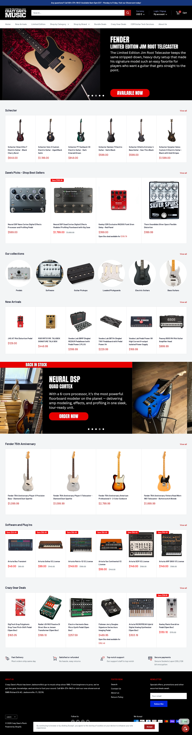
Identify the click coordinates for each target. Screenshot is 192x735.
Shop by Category (58, 24)
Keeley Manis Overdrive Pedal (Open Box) (169, 625)
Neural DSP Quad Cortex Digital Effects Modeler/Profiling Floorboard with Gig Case (71, 225)
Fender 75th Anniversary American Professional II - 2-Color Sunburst (113, 497)
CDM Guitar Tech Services (142, 24)
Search (114, 684)
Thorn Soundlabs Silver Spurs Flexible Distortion (160, 225)
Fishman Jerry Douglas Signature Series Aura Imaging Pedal (108, 627)
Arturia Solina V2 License (49, 561)
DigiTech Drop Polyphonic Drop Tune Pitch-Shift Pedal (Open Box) (20, 627)
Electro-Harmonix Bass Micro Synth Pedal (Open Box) (78, 627)
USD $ (9, 717)
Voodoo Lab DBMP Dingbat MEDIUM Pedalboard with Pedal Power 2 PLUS (79, 341)
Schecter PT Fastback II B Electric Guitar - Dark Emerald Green (79, 150)
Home (8, 24)
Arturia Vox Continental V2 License (110, 563)
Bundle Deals (100, 24)
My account (159, 14)
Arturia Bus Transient (17, 561)
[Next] (186, 273)
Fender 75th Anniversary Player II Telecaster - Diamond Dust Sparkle (72, 497)
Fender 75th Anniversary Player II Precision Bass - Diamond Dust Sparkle (26, 497)
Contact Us (116, 688)
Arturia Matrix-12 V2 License (80, 561)
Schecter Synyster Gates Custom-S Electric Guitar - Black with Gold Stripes (170, 150)
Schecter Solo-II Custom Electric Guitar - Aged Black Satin (50, 150)
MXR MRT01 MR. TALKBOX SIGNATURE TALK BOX (49, 340)
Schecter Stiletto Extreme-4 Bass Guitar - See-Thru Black (141, 148)
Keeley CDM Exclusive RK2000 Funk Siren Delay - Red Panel (116, 225)
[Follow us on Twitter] (78, 721)
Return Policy (117, 697)
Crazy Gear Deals (118, 24)
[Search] (127, 13)
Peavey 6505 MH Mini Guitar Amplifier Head (171, 340)
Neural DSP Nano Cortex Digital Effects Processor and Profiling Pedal (24, 225)
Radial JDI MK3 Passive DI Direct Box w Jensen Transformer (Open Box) (49, 627)
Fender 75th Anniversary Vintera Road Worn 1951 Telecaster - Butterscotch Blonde (162, 497)
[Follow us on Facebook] (73, 721)
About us (115, 692)
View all (183, 110)
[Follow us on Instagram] (83, 721)
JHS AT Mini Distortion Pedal (20, 338)
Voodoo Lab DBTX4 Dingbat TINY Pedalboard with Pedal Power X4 (110, 341)
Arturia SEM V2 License (139, 561)
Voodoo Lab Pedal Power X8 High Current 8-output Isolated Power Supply (141, 341)
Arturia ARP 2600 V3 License (171, 561)
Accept (149, 727)
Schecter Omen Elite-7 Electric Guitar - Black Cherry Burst (17, 150)
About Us (163, 24)
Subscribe (159, 704)
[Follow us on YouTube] (88, 721)
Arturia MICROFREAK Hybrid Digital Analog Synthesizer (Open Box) (141, 627)
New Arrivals (21, 24)
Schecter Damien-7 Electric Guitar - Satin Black (110, 148)
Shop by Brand (80, 24)
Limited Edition (38, 24)
